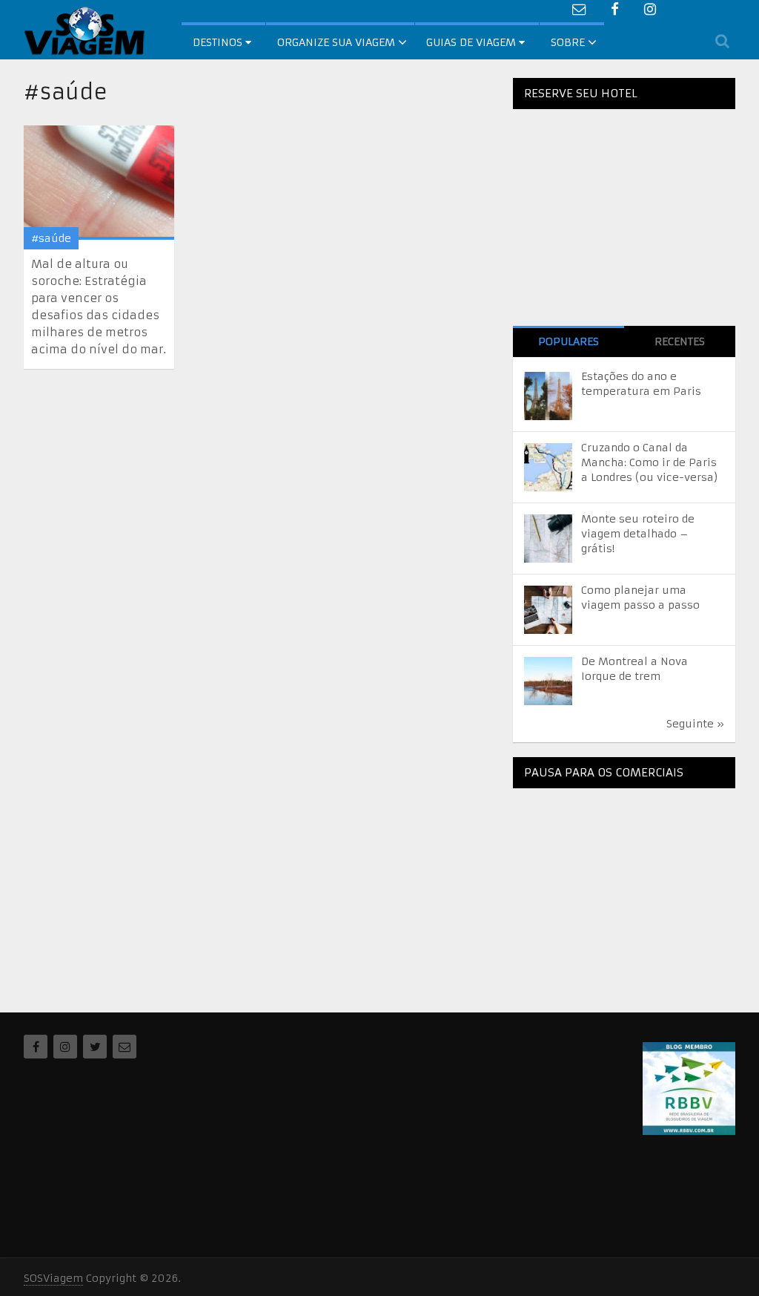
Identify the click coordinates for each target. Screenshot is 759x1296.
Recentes (679, 341)
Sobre (568, 42)
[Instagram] (65, 1046)
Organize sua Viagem (336, 42)
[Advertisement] (624, 892)
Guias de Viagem (472, 42)
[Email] (124, 1046)
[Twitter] (95, 1046)
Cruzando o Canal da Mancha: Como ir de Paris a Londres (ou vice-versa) (649, 462)
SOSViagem (53, 1278)
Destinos (219, 42)
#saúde (51, 238)
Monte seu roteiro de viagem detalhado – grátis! (638, 533)
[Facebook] (35, 1046)
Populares (568, 341)
